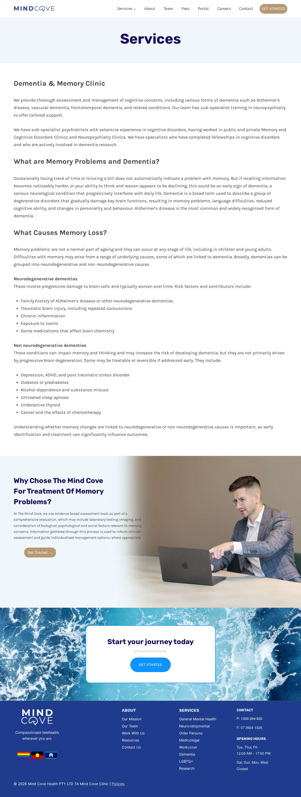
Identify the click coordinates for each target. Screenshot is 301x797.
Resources (130, 740)
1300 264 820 (251, 718)
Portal (203, 9)
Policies (118, 784)
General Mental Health (197, 719)
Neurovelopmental (194, 726)
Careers (224, 9)
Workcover (188, 747)
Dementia (187, 754)
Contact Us (131, 747)
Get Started (273, 9)
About (149, 9)
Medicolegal (189, 740)
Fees (186, 9)
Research (186, 768)
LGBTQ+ (186, 761)
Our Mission (131, 719)
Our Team (130, 726)
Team (168, 9)
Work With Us (133, 733)
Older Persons (191, 733)
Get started (150, 665)
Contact (246, 9)
